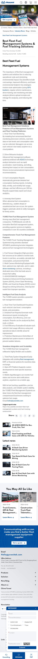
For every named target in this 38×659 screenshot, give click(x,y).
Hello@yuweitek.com (11, 555)
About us (4, 585)
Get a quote (7, 20)
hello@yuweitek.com (15, 401)
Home (5, 27)
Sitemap (3, 618)
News (10, 27)
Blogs (28, 31)
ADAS (22, 160)
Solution (4, 577)
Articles (33, 31)
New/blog (5, 581)
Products (4, 573)
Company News (8, 31)
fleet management (27, 359)
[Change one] (27, 644)
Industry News (17, 27)
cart (30, 2)
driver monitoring (9, 269)
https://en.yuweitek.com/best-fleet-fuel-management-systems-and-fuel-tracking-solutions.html (17, 409)
